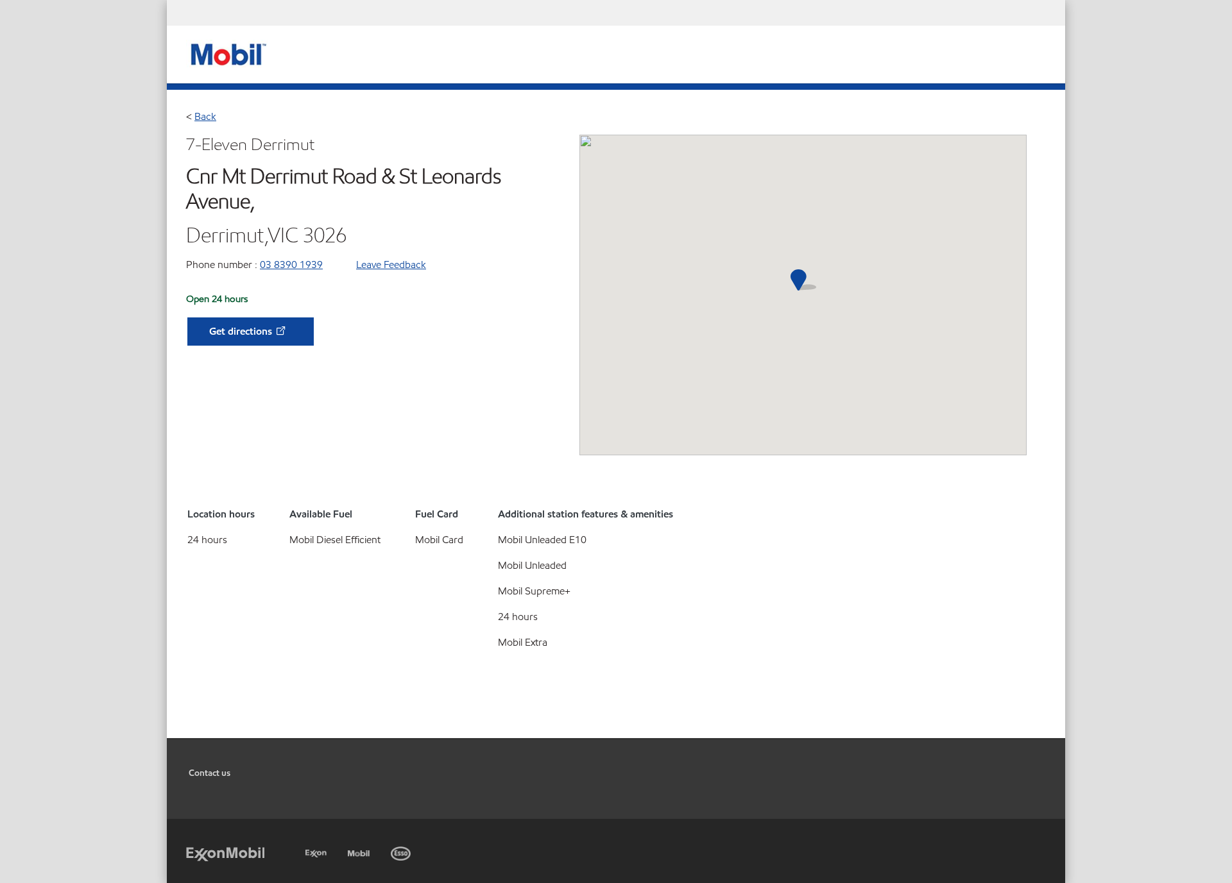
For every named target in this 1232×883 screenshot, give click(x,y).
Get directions (242, 331)
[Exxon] (317, 851)
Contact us (209, 773)
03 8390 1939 (291, 264)
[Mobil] (360, 851)
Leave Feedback (391, 264)
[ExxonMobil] (225, 853)
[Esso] (402, 851)
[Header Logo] (227, 53)
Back (205, 116)
